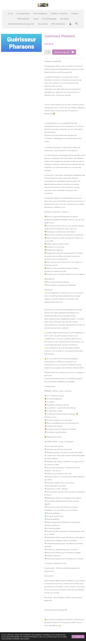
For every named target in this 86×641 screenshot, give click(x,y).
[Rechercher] (76, 23)
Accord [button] (78, 637)
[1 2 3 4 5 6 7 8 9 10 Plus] (47, 52)
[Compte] (70, 24)
